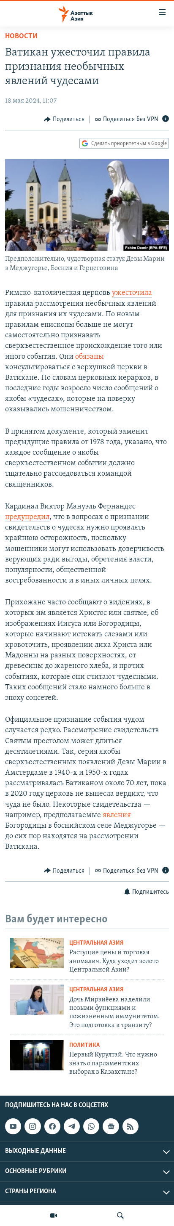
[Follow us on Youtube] (13, 1126)
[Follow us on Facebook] (52, 1126)
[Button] (64, 119)
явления (117, 815)
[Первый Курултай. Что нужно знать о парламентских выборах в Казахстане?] (37, 1055)
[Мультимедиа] (53, 1215)
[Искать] (120, 1215)
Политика (84, 1045)
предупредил (27, 517)
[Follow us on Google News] (111, 1126)
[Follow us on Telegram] (72, 1126)
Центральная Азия (96, 943)
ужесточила (132, 293)
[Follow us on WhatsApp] (91, 1126)
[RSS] (130, 1126)
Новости (21, 36)
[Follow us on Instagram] (32, 1126)
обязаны (89, 357)
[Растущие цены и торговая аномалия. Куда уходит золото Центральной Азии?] (37, 953)
